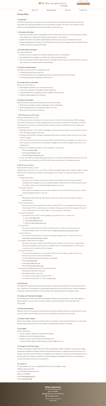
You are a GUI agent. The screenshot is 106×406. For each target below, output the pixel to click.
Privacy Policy (51, 278)
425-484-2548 (32, 150)
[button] (68, 10)
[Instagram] (46, 396)
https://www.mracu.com (36, 155)
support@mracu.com (33, 153)
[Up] (103, 403)
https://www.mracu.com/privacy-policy (66, 230)
